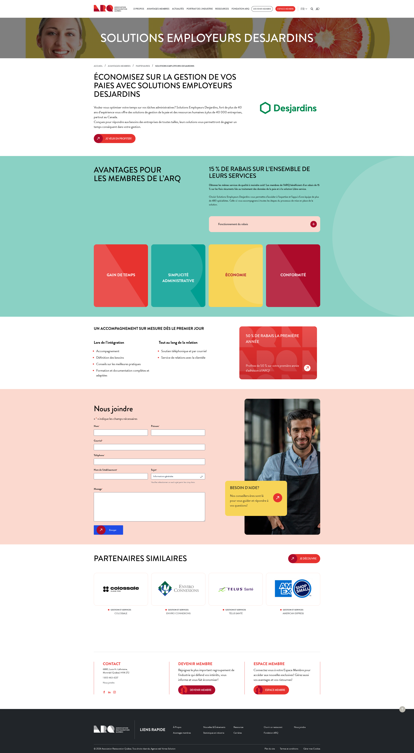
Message (98, 489)
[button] (264, 224)
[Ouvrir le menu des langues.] (306, 9)
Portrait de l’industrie (200, 8)
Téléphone (99, 455)
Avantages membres (158, 8)
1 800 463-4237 (110, 677)
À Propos (138, 8)
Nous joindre (108, 682)
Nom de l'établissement (105, 470)
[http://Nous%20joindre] (277, 502)
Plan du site (270, 748)
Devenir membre (262, 9)
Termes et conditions (289, 748)
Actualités (178, 8)
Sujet (154, 470)
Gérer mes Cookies (311, 748)
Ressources (222, 8)
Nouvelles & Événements (214, 727)
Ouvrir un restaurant (273, 727)
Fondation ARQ (240, 8)
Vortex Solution (168, 748)
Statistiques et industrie (213, 733)
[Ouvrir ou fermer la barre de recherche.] (312, 9)
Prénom (155, 426)
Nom (96, 426)
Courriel (98, 440)
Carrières (238, 733)
